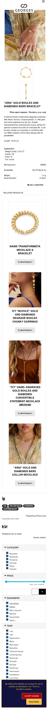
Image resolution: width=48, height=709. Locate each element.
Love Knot (13, 678)
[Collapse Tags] (5, 625)
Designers (13, 598)
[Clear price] (42, 592)
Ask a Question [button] (36, 185)
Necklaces (13, 556)
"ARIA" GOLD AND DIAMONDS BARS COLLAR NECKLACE (25, 471)
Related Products (13, 192)
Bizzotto (12, 613)
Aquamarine (14, 638)
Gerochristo (14, 617)
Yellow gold (15, 506)
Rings (11, 566)
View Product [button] (25, 262)
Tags (10, 625)
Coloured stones (16, 651)
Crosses (12, 569)
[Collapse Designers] (5, 598)
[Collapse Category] (5, 547)
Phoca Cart (41, 515)
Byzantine (13, 648)
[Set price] (35, 592)
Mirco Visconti (15, 610)
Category (13, 547)
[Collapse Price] (5, 575)
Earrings (13, 563)
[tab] (24, 547)
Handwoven (14, 674)
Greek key (13, 668)
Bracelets (13, 553)
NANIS (12, 607)
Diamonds (28, 506)
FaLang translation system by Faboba (10, 518)
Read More (34, 702)
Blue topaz (13, 644)
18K (4, 506)
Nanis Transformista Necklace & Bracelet (25, 249)
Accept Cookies (32, 696)
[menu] (43, 1)
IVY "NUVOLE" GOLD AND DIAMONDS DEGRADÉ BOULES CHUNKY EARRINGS (25, 316)
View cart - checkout (39, 537)
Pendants (13, 559)
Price (10, 575)
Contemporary (10, 509)
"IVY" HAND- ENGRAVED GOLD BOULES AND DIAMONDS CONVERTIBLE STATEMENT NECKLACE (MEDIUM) (25, 396)
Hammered (14, 671)
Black (11, 641)
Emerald (13, 661)
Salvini (12, 620)
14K (11, 631)
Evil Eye (12, 664)
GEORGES (14, 603)
